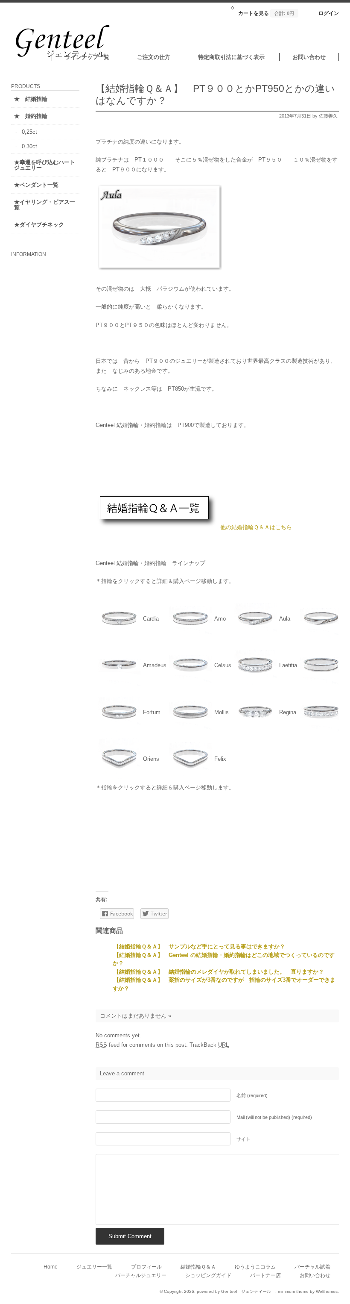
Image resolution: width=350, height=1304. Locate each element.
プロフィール (146, 1266)
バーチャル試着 (312, 1266)
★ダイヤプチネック (39, 224)
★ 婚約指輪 (30, 116)
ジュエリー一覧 (94, 1266)
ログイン (328, 13)
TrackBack (209, 1045)
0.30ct (29, 146)
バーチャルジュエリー (140, 1275)
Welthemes (327, 1291)
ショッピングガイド (208, 1275)
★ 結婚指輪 (30, 99)
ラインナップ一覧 (87, 57)
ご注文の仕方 (153, 57)
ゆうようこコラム (255, 1266)
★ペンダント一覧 (36, 185)
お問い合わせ (309, 57)
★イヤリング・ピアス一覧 (44, 205)
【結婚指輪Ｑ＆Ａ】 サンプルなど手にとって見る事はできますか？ (199, 946)
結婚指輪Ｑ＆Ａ (198, 1266)
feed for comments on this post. (142, 1045)
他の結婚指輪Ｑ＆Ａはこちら (256, 527)
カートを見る (262, 11)
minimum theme (293, 1291)
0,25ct (29, 132)
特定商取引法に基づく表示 (231, 57)
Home (51, 1266)
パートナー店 (265, 1275)
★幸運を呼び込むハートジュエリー (44, 165)
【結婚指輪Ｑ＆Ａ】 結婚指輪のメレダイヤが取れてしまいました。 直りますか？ (219, 971)
